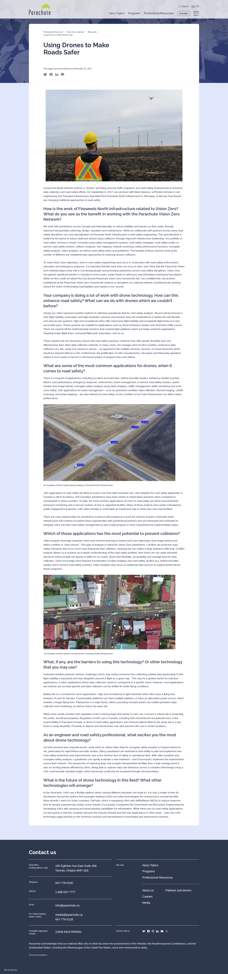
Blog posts (92, 32)
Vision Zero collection (75, 32)
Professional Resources (53, 32)
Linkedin (157, 931)
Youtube (162, 931)
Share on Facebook (51, 74)
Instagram (153, 931)
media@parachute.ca (68, 914)
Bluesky (143, 931)
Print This (62, 74)
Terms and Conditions (38, 955)
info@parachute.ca (67, 905)
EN (193, 6)
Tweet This (45, 74)
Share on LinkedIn (56, 74)
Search (185, 6)
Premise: (14, 970)
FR (197, 6)
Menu (196, 15)
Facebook (148, 931)
